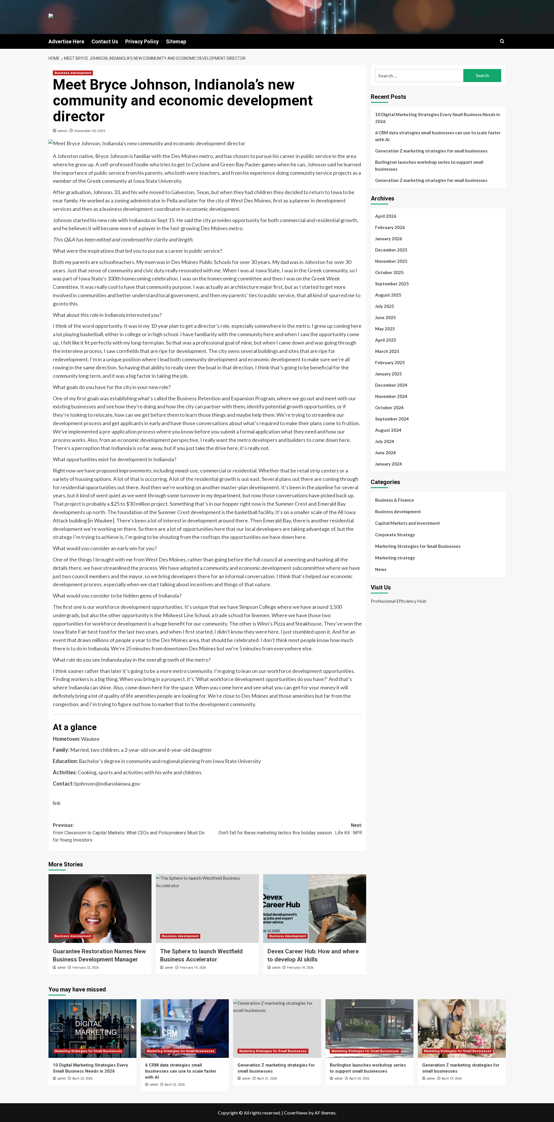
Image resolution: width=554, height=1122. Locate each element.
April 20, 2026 (359, 1078)
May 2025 (385, 328)
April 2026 (385, 216)
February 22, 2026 (85, 968)
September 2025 (392, 283)
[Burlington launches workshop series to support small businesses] (369, 1028)
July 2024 (384, 441)
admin (63, 131)
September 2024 (392, 418)
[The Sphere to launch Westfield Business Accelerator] (207, 908)
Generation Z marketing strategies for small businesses (431, 150)
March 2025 (387, 351)
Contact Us (104, 41)
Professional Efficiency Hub (398, 601)
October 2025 (389, 272)
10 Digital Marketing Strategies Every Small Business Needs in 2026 (437, 118)
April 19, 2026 (452, 1078)
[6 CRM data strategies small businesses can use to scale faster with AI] (185, 1028)
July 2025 (384, 306)
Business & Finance (394, 500)
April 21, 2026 (267, 1078)
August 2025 (388, 294)
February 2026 (390, 227)
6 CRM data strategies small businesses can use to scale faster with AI (438, 136)
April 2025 (385, 340)
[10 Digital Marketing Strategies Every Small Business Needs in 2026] (92, 1028)
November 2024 (391, 396)
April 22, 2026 (175, 1084)
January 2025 (388, 373)
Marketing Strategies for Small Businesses (418, 546)
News (380, 569)
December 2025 (391, 249)
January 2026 (388, 238)
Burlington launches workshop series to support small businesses (429, 165)
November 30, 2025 (89, 131)
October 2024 (389, 407)
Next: (290, 829)
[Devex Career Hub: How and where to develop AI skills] (314, 908)
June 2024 (385, 452)
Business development (73, 73)
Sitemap (176, 41)
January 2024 (388, 463)
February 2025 (390, 362)
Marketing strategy (395, 557)
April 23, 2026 (82, 1078)
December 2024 (391, 385)
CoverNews (296, 1112)
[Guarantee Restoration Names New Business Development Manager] (99, 908)
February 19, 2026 (193, 968)
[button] (502, 41)
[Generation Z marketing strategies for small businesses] (277, 1028)
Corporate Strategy (395, 534)
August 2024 (388, 430)
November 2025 (391, 261)
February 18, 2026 (300, 968)
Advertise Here (66, 41)
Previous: (129, 833)
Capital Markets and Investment (407, 523)
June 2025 (385, 317)
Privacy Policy (142, 41)
